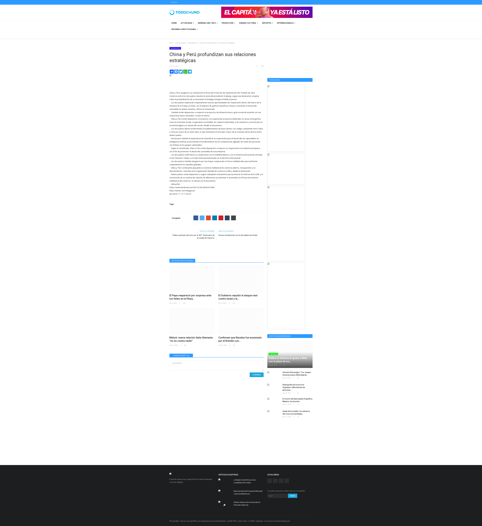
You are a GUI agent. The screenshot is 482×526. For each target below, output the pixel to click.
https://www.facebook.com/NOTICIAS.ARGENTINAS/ (192, 187)
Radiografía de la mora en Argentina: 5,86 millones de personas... (294, 387)
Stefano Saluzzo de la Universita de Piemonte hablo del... (247, 503)
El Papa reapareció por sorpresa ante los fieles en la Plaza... (190, 297)
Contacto (174, 2)
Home (174, 23)
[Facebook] (195, 218)
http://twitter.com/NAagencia (182, 190)
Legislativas (273, 354)
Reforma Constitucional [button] (184, 29)
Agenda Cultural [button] (248, 23)
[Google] (208, 218)
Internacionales (180, 43)
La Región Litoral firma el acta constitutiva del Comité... (245, 481)
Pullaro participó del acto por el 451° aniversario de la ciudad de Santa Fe (194, 236)
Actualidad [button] (187, 23)
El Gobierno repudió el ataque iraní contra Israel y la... (237, 297)
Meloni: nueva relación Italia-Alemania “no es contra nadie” (191, 339)
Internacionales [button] (285, 23)
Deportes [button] (267, 23)
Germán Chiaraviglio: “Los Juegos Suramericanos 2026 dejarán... (297, 373)
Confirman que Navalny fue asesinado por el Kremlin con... (240, 339)
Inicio (171, 43)
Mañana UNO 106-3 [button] (207, 23)
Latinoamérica (192, 43)
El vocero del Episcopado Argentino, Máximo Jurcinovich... (298, 400)
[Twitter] (202, 218)
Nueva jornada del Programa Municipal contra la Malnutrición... (248, 492)
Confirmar (256, 375)
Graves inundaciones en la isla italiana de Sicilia (237, 235)
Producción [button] (228, 23)
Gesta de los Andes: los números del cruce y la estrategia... (296, 412)
